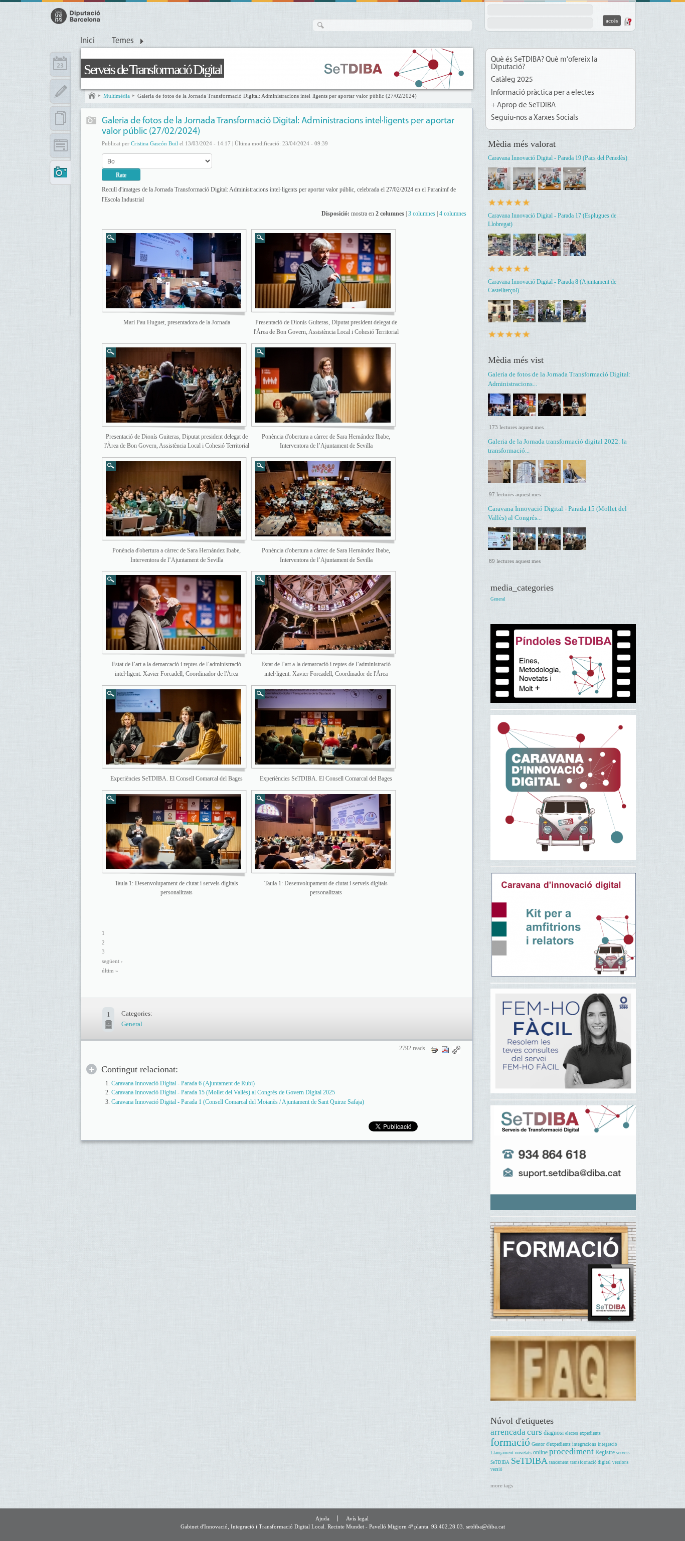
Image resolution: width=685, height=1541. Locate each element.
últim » (110, 971)
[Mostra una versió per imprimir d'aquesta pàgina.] (434, 1049)
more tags (501, 1485)
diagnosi (554, 1433)
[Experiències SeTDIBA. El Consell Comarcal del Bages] (173, 726)
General (131, 1024)
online (540, 1452)
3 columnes (421, 214)
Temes (123, 41)
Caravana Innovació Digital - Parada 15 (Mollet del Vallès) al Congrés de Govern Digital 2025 (223, 1092)
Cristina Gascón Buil (154, 143)
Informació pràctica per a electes (542, 93)
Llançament (501, 1452)
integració (607, 1444)
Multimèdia (116, 96)
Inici (87, 41)
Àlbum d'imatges (91, 121)
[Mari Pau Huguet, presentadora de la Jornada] (173, 270)
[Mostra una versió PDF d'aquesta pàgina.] (445, 1049)
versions (620, 1462)
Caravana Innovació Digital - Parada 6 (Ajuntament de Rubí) (183, 1083)
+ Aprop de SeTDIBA (523, 105)
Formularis (60, 145)
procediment (571, 1451)
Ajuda (322, 1518)
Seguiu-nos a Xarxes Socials (534, 118)
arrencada (508, 1432)
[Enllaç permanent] (456, 1049)
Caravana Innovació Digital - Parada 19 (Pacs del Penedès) (557, 157)
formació (510, 1442)
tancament (559, 1462)
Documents (60, 118)
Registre (605, 1452)
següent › (112, 961)
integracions (584, 1444)
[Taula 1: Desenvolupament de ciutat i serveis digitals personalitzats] (173, 831)
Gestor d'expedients (551, 1444)
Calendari (60, 64)
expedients (590, 1433)
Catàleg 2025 (512, 80)
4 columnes (452, 214)
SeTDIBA (529, 1461)
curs (534, 1432)
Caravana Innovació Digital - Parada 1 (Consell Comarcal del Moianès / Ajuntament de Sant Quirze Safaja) (237, 1102)
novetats (523, 1452)
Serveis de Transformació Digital (153, 69)
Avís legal (357, 1518)
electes (571, 1433)
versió (496, 1469)
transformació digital (590, 1462)
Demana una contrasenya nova (627, 21)
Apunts (60, 91)
